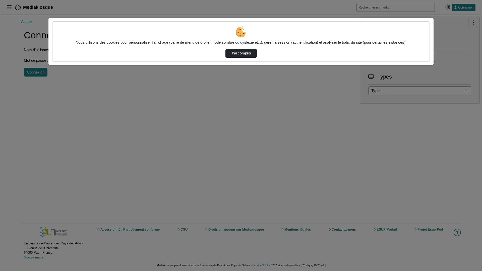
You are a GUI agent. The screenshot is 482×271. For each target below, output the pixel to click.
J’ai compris (241, 53)
